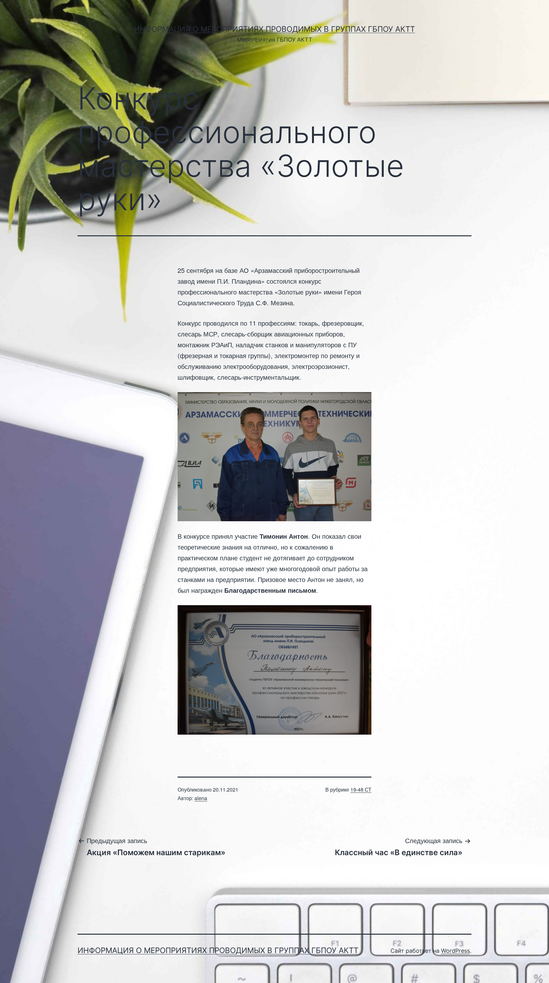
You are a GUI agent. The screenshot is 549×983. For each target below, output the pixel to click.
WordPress (455, 950)
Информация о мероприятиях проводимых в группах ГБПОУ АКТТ (274, 29)
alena (200, 798)
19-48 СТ (360, 789)
